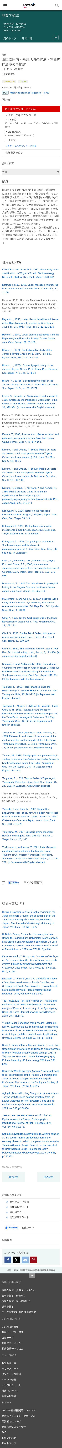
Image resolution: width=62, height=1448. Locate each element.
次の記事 (48, 1177)
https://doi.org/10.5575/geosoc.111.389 (29, 92)
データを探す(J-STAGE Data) (18, 1312)
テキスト (12, 140)
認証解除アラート (19, 1217)
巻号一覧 (27, 38)
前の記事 (13, 1177)
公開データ (8, 1337)
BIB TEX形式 (14, 131)
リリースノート (10, 1368)
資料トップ (9, 38)
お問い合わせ (9, 1437)
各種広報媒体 (9, 1395)
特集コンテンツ (10, 1390)
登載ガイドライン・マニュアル (18, 1415)
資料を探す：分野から (14, 1295)
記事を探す (8, 1306)
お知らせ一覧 (9, 1363)
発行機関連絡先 (14, 152)
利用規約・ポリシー (12, 1343)
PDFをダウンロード (20, 109)
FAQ (4, 1432)
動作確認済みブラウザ (14, 1426)
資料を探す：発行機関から (16, 1301)
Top (32, 1275)
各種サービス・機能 (12, 1332)
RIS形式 (12, 119)
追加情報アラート (19, 1207)
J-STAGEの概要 (10, 1326)
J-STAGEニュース (11, 1385)
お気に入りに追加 (19, 1201)
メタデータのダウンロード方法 (21, 146)
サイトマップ (9, 1443)
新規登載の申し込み (12, 1348)
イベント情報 (9, 1379)
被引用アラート (18, 1212)
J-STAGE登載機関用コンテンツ (18, 1410)
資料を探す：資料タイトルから (18, 1290)
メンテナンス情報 (11, 1374)
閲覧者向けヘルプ (11, 1421)
